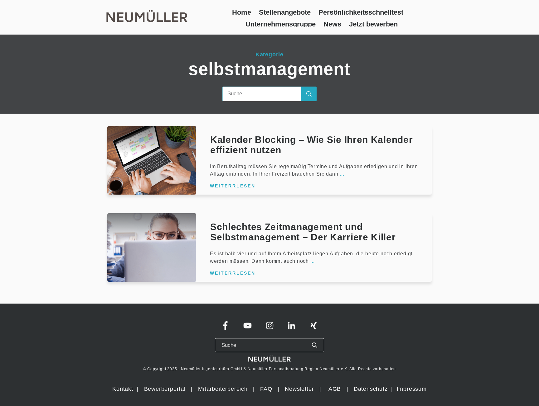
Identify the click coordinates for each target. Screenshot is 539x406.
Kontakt (122, 389)
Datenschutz (372, 389)
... (342, 174)
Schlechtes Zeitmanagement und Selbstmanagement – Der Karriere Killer (303, 232)
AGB (334, 389)
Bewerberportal (165, 389)
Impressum (412, 389)
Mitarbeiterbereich (223, 389)
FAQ (266, 389)
